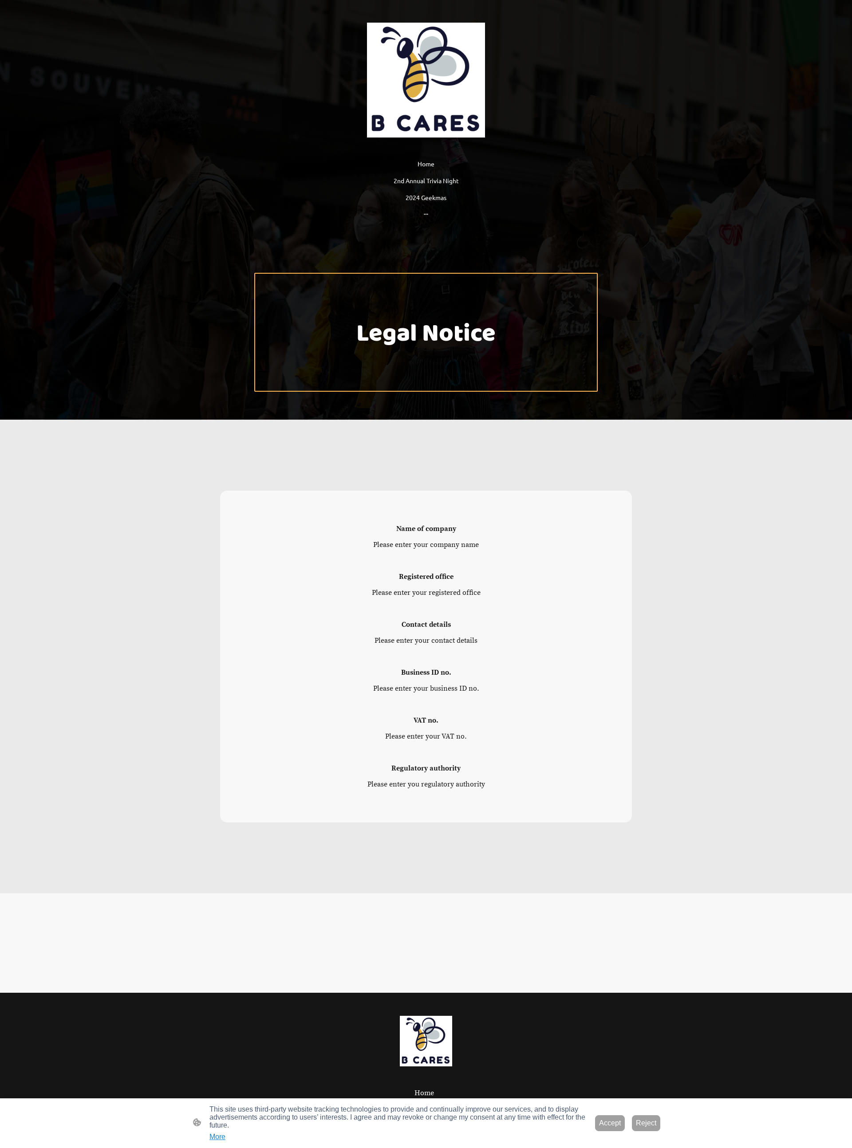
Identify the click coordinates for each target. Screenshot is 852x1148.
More (217, 1136)
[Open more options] (426, 214)
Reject (646, 1123)
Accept (610, 1123)
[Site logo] (426, 80)
